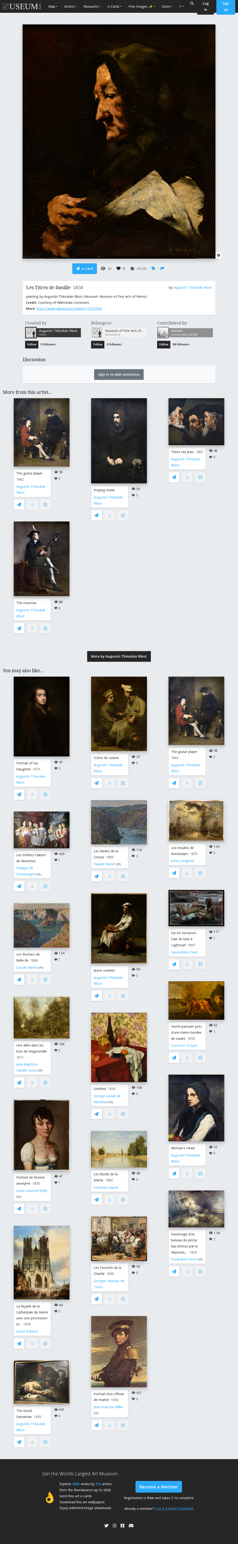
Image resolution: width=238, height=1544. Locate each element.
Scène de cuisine (106, 757)
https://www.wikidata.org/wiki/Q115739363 (69, 308)
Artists (69, 6)
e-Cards (113, 6)
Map (51, 6)
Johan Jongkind (182, 861)
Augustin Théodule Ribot (193, 287)
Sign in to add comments (119, 374)
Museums (90, 6)
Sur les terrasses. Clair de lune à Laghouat (184, 939)
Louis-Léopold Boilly (31, 1190)
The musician (26, 603)
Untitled (100, 1088)
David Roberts (27, 1331)
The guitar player (29, 473)
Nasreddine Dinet (184, 952)
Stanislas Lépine (106, 1187)
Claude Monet (27, 967)
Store (166, 6)
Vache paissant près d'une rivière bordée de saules (186, 1032)
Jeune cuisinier (104, 970)
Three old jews (182, 452)
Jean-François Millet (108, 1407)
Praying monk (104, 490)
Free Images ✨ (141, 6)
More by (119, 656)
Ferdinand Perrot (184, 1259)
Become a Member (158, 1487)
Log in (160, 1508)
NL (39, 874)
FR (41, 968)
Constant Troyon (184, 1045)
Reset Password (180, 1508)
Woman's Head (183, 1148)
